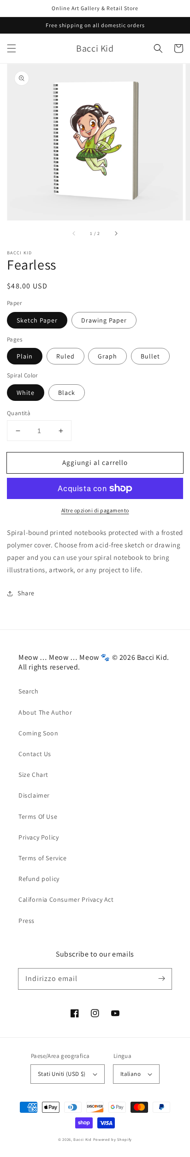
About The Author (45, 712)
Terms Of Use (37, 816)
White (26, 392)
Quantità (18, 413)
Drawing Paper (104, 320)
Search (28, 691)
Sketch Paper (37, 320)
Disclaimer (34, 795)
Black (66, 392)
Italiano (130, 1074)
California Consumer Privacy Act (66, 899)
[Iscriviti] (161, 979)
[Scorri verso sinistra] (74, 233)
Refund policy (38, 879)
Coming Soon (38, 733)
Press (26, 920)
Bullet (150, 356)
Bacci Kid (82, 1139)
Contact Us (34, 754)
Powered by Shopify (112, 1139)
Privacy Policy (38, 837)
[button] (11, 48)
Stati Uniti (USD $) (62, 1074)
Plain (25, 356)
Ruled (65, 356)
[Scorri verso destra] (116, 233)
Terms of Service (42, 858)
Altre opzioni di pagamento (95, 510)
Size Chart (33, 774)
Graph (107, 356)
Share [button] (26, 593)
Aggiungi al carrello (95, 462)
